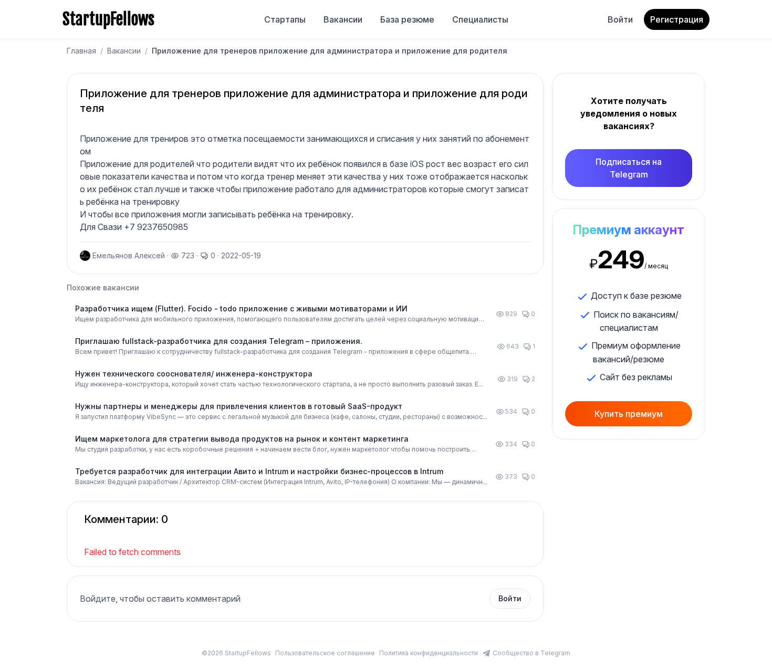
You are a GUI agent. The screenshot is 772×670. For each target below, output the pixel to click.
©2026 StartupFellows (236, 653)
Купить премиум (628, 414)
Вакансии (343, 19)
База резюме (407, 19)
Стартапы (285, 19)
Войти (620, 19)
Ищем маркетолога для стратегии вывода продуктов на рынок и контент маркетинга (242, 438)
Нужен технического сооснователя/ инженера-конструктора (193, 373)
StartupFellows (108, 19)
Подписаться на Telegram (629, 168)
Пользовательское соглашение (325, 653)
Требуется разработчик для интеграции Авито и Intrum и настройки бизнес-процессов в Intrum (259, 471)
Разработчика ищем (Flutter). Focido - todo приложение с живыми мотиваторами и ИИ (241, 308)
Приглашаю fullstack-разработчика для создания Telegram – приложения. (218, 341)
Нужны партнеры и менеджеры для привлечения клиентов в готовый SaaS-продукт (238, 406)
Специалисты (480, 19)
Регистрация (676, 19)
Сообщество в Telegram (531, 653)
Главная (81, 50)
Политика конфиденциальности (428, 653)
